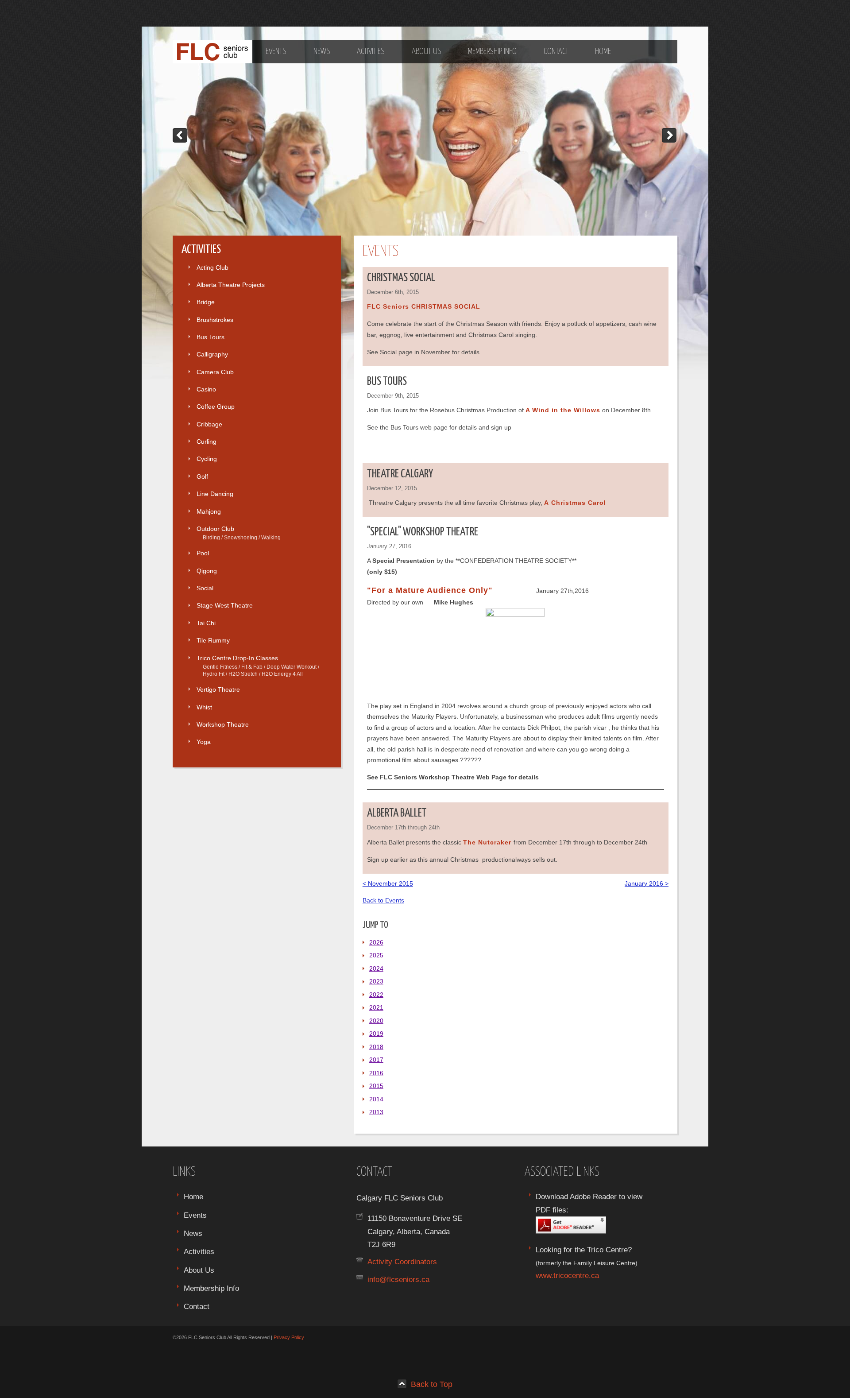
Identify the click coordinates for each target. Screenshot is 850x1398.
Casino (206, 389)
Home (603, 51)
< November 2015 (388, 883)
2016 (376, 1073)
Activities (371, 51)
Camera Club (215, 372)
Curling (206, 441)
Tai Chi (206, 623)
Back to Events (383, 900)
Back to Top (431, 1384)
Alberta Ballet (397, 813)
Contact (556, 51)
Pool (203, 553)
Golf (202, 476)
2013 (376, 1111)
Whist (204, 707)
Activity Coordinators (402, 1261)
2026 (376, 942)
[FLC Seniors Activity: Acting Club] (669, 135)
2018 (376, 1046)
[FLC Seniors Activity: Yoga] (180, 135)
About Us (426, 51)
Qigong (207, 570)
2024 (376, 968)
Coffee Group (216, 406)
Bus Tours (210, 337)
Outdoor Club (239, 532)
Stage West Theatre (225, 605)
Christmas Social (401, 277)
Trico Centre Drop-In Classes (258, 665)
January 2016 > (646, 883)
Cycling (207, 458)
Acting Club (212, 267)
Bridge (206, 302)
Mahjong (209, 511)
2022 (376, 994)
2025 (376, 955)
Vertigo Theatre (218, 689)
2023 (376, 981)
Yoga (204, 741)
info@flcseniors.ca (398, 1279)
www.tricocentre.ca (567, 1275)
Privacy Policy (289, 1337)
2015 (376, 1085)
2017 (376, 1059)
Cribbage (209, 424)
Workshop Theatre (223, 724)
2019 (376, 1033)
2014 (376, 1099)
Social (205, 588)
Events (276, 51)
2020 (376, 1020)
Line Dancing (215, 493)
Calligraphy (212, 354)
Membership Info (492, 51)
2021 (376, 1007)
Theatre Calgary (400, 474)
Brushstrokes (215, 319)
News (321, 51)
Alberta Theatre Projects (231, 284)
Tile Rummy (213, 640)
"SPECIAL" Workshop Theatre (422, 532)
